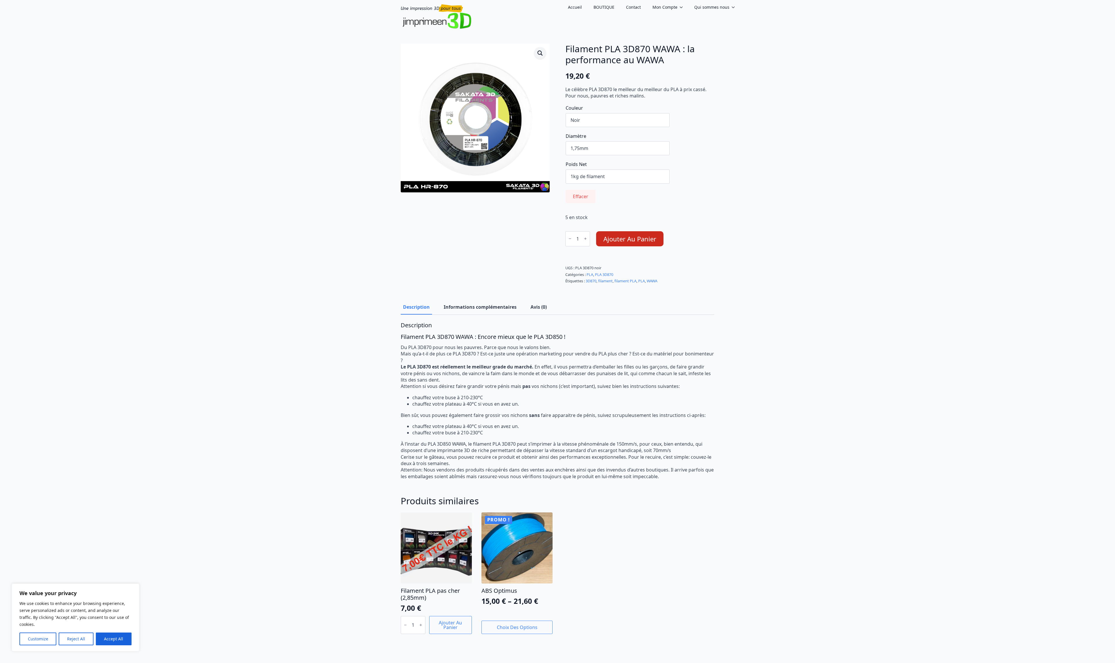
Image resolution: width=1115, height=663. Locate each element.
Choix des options (517, 627)
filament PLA (625, 280)
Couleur (574, 108)
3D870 (591, 280)
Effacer (580, 196)
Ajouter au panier (629, 238)
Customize (38, 639)
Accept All (113, 639)
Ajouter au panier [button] (450, 625)
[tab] (416, 307)
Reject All (76, 639)
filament (605, 280)
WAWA (652, 280)
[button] (540, 53)
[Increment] (585, 239)
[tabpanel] (557, 401)
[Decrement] (570, 239)
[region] (75, 617)
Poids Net (576, 164)
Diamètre (576, 136)
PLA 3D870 (604, 274)
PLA (590, 274)
